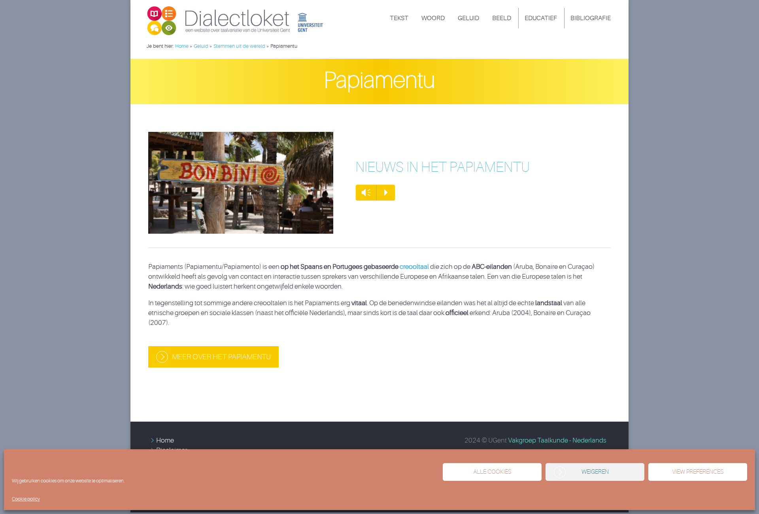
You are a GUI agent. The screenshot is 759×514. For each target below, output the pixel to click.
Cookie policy (26, 499)
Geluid (468, 18)
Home (165, 440)
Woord (433, 18)
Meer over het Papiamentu (221, 357)
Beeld (501, 18)
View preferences (697, 472)
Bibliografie (590, 18)
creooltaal (414, 266)
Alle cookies (492, 472)
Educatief (541, 18)
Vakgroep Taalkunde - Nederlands (557, 440)
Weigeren (595, 472)
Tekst (399, 18)
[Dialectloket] (239, 9)
